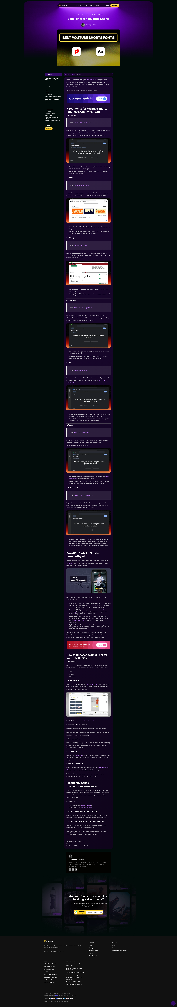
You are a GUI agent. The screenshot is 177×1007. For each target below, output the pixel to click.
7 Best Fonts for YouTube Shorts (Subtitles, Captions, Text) (51, 79)
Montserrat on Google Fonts (82, 123)
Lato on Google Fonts (80, 370)
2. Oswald (47, 83)
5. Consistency (48, 111)
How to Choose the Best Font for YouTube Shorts (52, 100)
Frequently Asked (48, 115)
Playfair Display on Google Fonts (84, 495)
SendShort (69, 563)
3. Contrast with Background (51, 107)
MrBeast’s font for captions (87, 721)
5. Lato (46, 90)
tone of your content (92, 684)
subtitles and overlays (79, 620)
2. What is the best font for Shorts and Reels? (52, 121)
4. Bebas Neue (48, 88)
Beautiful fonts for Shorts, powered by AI (53, 97)
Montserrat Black (86, 805)
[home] (63, 5)
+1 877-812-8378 (72, 995)
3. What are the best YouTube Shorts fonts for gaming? (53, 124)
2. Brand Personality (49, 104)
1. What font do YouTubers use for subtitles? (51, 118)
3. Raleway (47, 85)
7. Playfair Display (48, 94)
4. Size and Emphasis (49, 109)
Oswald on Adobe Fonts (81, 185)
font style (79, 755)
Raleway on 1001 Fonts (81, 245)
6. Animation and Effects (50, 113)
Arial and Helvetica (86, 808)
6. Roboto (47, 92)
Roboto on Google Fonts (81, 432)
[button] (79, 5)
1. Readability (48, 102)
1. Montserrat (48, 81)
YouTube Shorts (91, 80)
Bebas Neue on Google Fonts (83, 308)
